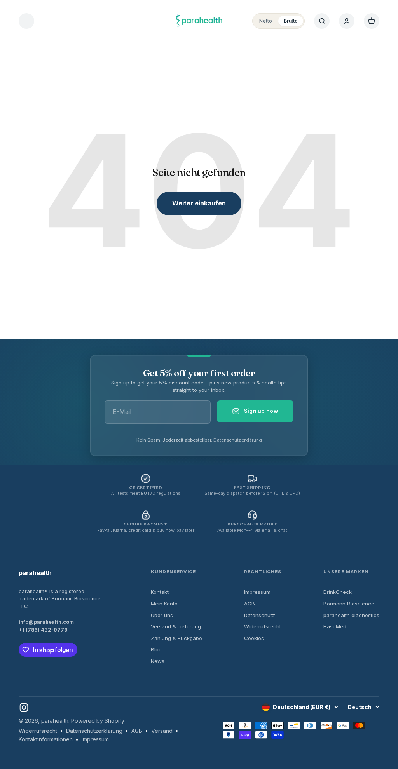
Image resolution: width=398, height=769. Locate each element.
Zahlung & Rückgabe (176, 638)
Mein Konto (164, 603)
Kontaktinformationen (46, 739)
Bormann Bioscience (348, 603)
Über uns (162, 615)
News (157, 661)
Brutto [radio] (291, 21)
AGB (249, 603)
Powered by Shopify (97, 720)
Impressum (257, 592)
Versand (162, 730)
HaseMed (334, 626)
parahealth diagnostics (351, 615)
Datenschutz (259, 615)
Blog (156, 649)
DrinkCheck (337, 592)
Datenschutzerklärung (237, 440)
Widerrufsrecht (262, 626)
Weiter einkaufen (199, 203)
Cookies (254, 638)
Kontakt (160, 592)
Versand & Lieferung (176, 626)
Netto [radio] (265, 21)
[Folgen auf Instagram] (24, 707)
